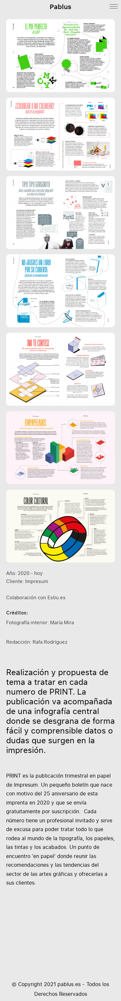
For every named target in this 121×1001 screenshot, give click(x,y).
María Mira (62, 622)
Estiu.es (56, 597)
